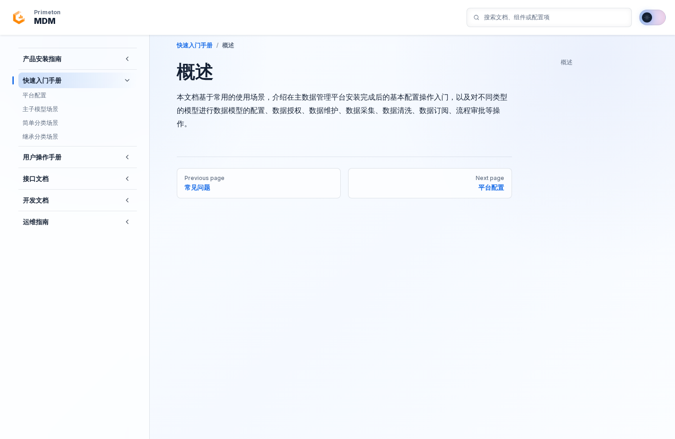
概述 (567, 62)
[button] (127, 59)
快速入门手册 (195, 45)
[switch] (652, 17)
